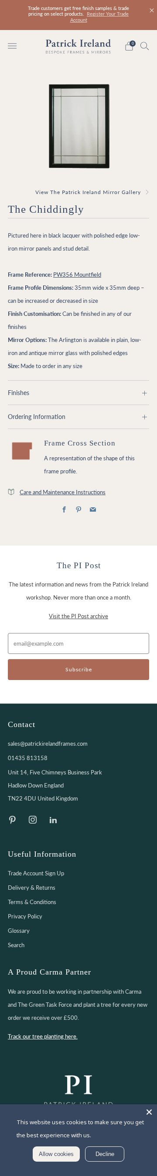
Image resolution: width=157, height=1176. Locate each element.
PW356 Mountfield (77, 274)
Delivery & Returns (31, 887)
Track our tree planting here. (43, 1036)
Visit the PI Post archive (78, 616)
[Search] (144, 45)
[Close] (152, 10)
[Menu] (12, 46)
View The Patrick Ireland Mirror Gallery (88, 192)
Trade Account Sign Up (36, 873)
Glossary (19, 930)
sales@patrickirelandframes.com (48, 743)
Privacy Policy (25, 916)
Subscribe (78, 669)
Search (16, 944)
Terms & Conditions (32, 901)
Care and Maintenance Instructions (63, 492)
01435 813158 (28, 757)
